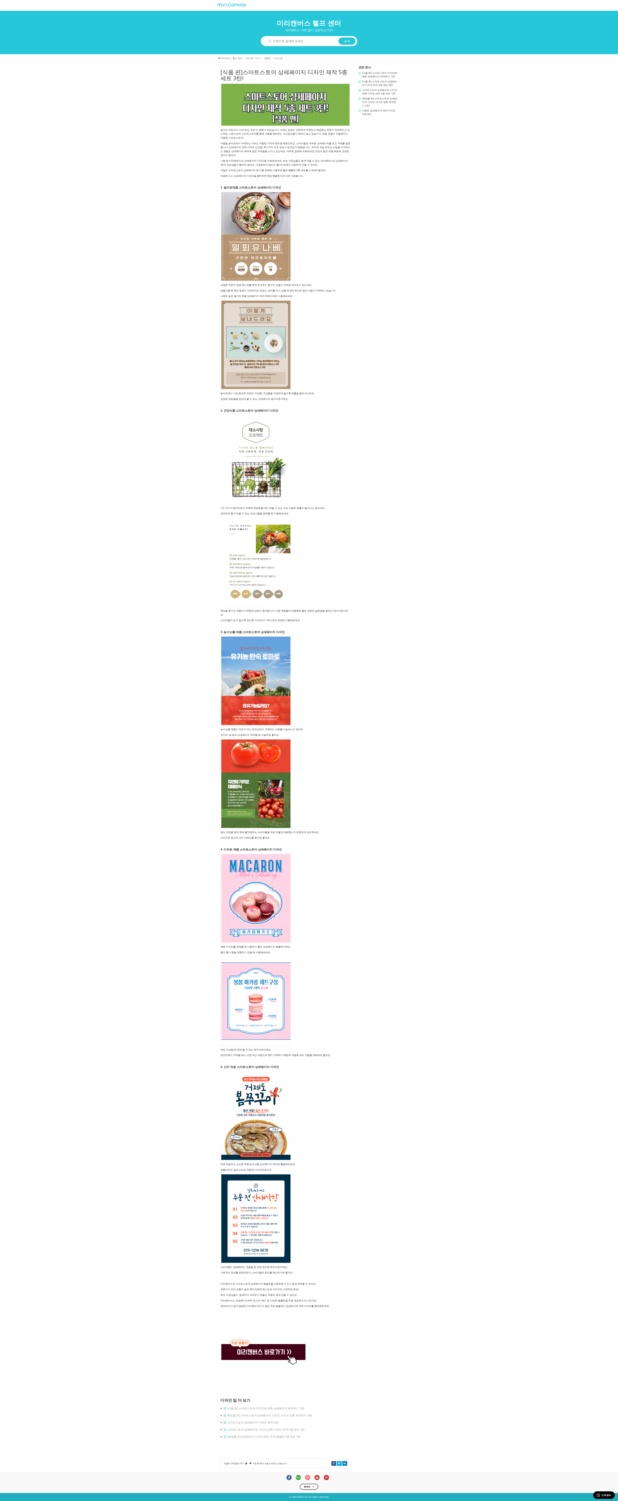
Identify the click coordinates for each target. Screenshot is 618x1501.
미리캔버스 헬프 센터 (309, 22)
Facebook (333, 1463)
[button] (246, 1463)
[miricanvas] (231, 4)
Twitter (339, 1463)
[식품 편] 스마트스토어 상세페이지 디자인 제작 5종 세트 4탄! (379, 83)
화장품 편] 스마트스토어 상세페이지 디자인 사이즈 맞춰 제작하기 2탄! (269, 1415)
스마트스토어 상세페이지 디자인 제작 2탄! (253, 1422)
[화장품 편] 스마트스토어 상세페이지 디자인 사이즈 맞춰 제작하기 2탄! (379, 102)
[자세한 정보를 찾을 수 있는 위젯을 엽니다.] (604, 1495)
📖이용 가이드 (253, 58)
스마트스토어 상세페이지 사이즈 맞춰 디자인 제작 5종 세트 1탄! (266, 1429)
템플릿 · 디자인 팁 (273, 58)
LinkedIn (344, 1463)
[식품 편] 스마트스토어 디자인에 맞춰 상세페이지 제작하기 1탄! (265, 1408)
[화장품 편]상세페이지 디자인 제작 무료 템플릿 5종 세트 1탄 (263, 1436)
